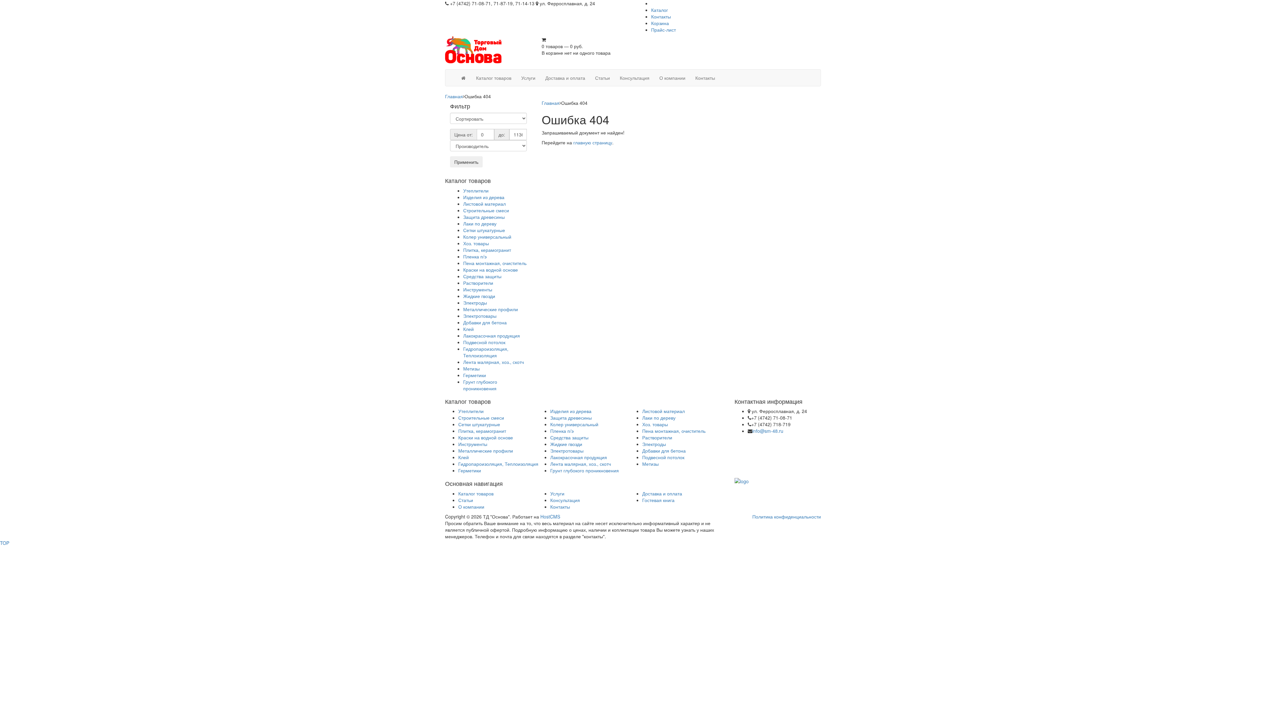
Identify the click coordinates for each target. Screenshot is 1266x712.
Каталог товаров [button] (493, 77)
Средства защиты (482, 276)
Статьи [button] (602, 77)
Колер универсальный (487, 236)
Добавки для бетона (485, 322)
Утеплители (476, 190)
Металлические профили (490, 309)
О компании (471, 506)
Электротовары (480, 315)
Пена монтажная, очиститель (495, 263)
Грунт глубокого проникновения (480, 385)
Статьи (465, 500)
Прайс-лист (663, 29)
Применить (466, 162)
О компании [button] (672, 77)
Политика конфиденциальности (786, 516)
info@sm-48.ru (767, 431)
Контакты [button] (705, 77)
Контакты (661, 16)
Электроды (475, 302)
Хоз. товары (476, 243)
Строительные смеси (486, 210)
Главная (454, 96)
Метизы (471, 368)
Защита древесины (484, 217)
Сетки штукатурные (484, 230)
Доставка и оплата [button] (565, 77)
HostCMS (550, 516)
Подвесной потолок (484, 342)
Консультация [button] (634, 77)
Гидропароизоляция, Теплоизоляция (485, 352)
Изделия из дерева (483, 197)
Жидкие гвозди (479, 296)
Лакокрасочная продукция (491, 335)
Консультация (565, 500)
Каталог (659, 10)
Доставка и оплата (662, 493)
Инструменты (477, 289)
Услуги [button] (528, 77)
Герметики (474, 375)
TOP (4, 543)
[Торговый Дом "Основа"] (479, 52)
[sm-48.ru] (463, 78)
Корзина (660, 23)
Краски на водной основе (490, 269)
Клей (468, 329)
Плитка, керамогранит (487, 250)
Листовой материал (484, 203)
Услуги (557, 493)
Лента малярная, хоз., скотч (493, 362)
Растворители (478, 283)
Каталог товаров (476, 493)
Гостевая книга (658, 500)
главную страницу (592, 142)
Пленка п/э (475, 256)
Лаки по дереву (480, 223)
